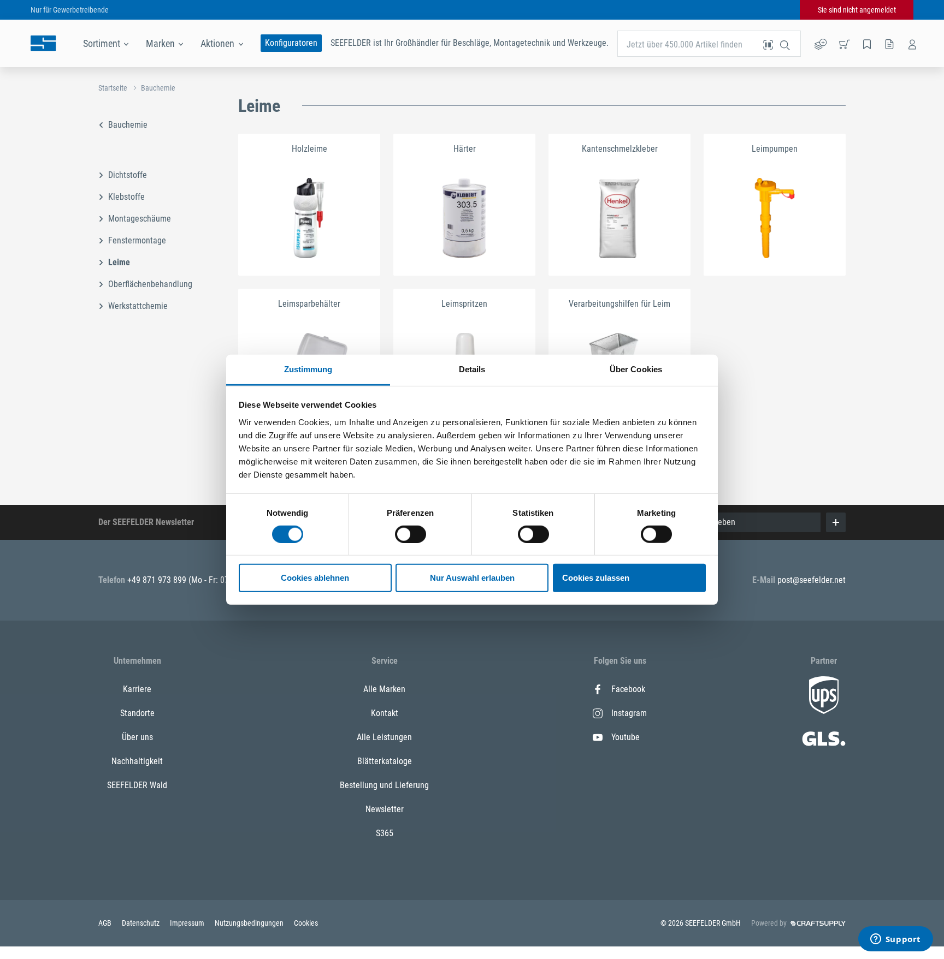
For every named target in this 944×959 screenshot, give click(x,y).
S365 (384, 833)
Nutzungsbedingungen (250, 923)
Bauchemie (158, 88)
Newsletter (384, 809)
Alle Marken (384, 689)
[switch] (410, 534)
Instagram (629, 713)
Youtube (625, 737)
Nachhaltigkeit (137, 761)
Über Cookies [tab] (636, 368)
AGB (105, 923)
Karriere (137, 689)
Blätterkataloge (384, 761)
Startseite (112, 88)
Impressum (188, 923)
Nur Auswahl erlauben (472, 577)
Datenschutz (141, 923)
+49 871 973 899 (157, 580)
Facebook (628, 689)
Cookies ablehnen (315, 577)
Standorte (137, 713)
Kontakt (384, 713)
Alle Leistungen (384, 737)
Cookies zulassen (595, 577)
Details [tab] (472, 368)
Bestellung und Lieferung (384, 785)
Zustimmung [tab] (308, 368)
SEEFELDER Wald (137, 785)
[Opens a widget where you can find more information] (895, 940)
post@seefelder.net (811, 580)
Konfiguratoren (291, 43)
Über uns (137, 737)
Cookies (306, 923)
